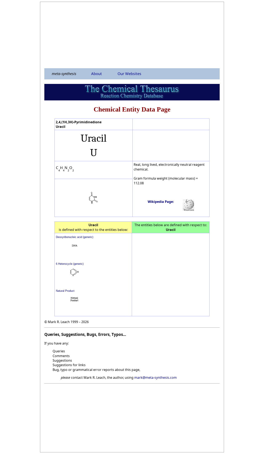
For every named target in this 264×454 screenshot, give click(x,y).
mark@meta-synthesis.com (155, 377)
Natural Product (65, 290)
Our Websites (129, 73)
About (96, 73)
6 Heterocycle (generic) (70, 263)
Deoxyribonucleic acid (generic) (74, 237)
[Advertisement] (132, 35)
